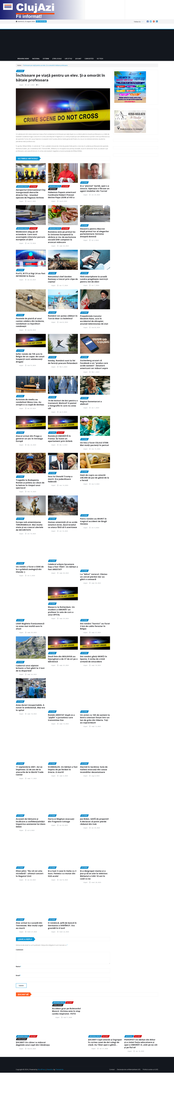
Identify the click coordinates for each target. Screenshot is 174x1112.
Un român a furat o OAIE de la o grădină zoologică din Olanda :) (30, 569)
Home (19, 65)
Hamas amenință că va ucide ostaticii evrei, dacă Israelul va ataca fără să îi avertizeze (62, 525)
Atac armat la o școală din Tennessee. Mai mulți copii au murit (29, 898)
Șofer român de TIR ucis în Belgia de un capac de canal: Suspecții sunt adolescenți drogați (30, 358)
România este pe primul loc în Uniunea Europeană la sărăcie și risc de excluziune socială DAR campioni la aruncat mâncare (62, 236)
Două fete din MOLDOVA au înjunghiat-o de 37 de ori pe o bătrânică (62, 644)
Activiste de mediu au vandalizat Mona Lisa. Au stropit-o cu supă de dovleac (30, 402)
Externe (46, 59)
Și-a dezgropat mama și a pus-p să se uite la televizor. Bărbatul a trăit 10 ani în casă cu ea (94, 847)
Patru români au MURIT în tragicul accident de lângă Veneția (93, 521)
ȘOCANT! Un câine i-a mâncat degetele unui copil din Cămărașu (33, 1016)
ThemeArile (59, 1042)
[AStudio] (135, 121)
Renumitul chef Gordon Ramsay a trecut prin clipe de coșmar (63, 279)
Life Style (68, 59)
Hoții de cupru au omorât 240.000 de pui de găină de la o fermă (94, 477)
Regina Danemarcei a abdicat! (91, 402)
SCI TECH (100, 59)
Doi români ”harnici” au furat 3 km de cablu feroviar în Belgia (95, 609)
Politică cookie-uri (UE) (150, 1042)
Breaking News (23, 59)
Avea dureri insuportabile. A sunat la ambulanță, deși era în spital (30, 692)
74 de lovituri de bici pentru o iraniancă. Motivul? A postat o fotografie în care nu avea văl (63, 404)
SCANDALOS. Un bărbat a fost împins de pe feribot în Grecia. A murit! (62, 744)
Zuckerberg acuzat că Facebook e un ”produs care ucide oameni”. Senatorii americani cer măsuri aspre (94, 364)
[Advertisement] (87, 42)
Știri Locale (57, 59)
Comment (19, 922)
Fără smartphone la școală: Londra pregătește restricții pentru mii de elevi (94, 279)
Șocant (78, 59)
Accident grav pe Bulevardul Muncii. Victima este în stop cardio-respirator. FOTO (66, 984)
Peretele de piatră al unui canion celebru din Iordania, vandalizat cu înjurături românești (30, 322)
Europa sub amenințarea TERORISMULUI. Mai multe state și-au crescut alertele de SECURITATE (29, 526)
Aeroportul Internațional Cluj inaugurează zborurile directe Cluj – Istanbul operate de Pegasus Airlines (30, 193)
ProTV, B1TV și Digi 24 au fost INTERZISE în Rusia (30, 274)
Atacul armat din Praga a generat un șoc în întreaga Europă (29, 438)
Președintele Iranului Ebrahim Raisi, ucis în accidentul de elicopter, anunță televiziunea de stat (94, 320)
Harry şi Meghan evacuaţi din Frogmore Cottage (61, 792)
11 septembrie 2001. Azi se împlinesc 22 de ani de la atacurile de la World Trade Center (29, 737)
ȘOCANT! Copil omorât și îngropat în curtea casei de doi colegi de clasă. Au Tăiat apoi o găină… (105, 1015)
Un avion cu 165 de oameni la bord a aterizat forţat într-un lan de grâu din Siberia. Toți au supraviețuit (95, 694)
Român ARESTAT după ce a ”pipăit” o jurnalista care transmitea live (61, 689)
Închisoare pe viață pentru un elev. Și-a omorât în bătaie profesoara (45, 65)
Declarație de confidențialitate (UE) (128, 1042)
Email (18, 948)
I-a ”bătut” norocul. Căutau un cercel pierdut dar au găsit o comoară (93, 567)
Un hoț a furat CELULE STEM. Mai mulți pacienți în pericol (94, 444)
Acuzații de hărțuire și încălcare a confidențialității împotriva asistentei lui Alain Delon (30, 795)
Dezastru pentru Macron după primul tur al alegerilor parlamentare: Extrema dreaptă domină (94, 232)
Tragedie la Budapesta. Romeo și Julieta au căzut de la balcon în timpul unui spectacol (30, 484)
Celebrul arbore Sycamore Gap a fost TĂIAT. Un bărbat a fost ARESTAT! (63, 567)
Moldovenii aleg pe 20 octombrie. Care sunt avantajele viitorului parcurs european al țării (30, 235)
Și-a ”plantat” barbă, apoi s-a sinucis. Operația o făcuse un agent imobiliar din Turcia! (94, 188)
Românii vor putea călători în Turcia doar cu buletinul (62, 317)
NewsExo (50, 1042)
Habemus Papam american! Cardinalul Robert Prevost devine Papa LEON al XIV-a (62, 195)
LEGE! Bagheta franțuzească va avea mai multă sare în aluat (30, 611)
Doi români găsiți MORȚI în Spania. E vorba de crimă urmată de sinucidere (93, 644)
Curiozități (89, 59)
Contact (112, 1042)
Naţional (36, 59)
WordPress (41, 1042)
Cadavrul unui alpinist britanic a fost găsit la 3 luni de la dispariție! (30, 653)
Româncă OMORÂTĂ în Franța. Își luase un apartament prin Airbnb (60, 438)
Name (18, 939)
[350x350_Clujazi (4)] (135, 87)
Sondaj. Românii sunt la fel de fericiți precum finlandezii (62, 361)
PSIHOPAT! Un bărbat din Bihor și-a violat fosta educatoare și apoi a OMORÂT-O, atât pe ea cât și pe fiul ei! (140, 1016)
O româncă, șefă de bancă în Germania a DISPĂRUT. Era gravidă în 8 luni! (62, 898)
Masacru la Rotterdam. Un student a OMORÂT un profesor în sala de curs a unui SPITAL (61, 603)
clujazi (21, 85)
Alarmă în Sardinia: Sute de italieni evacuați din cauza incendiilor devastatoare (93, 744)
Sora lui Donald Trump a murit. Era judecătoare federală (60, 479)
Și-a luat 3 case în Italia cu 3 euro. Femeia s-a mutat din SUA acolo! (62, 846)
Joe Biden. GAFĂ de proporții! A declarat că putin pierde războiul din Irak (94, 794)
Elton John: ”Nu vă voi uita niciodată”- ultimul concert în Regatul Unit (29, 846)
